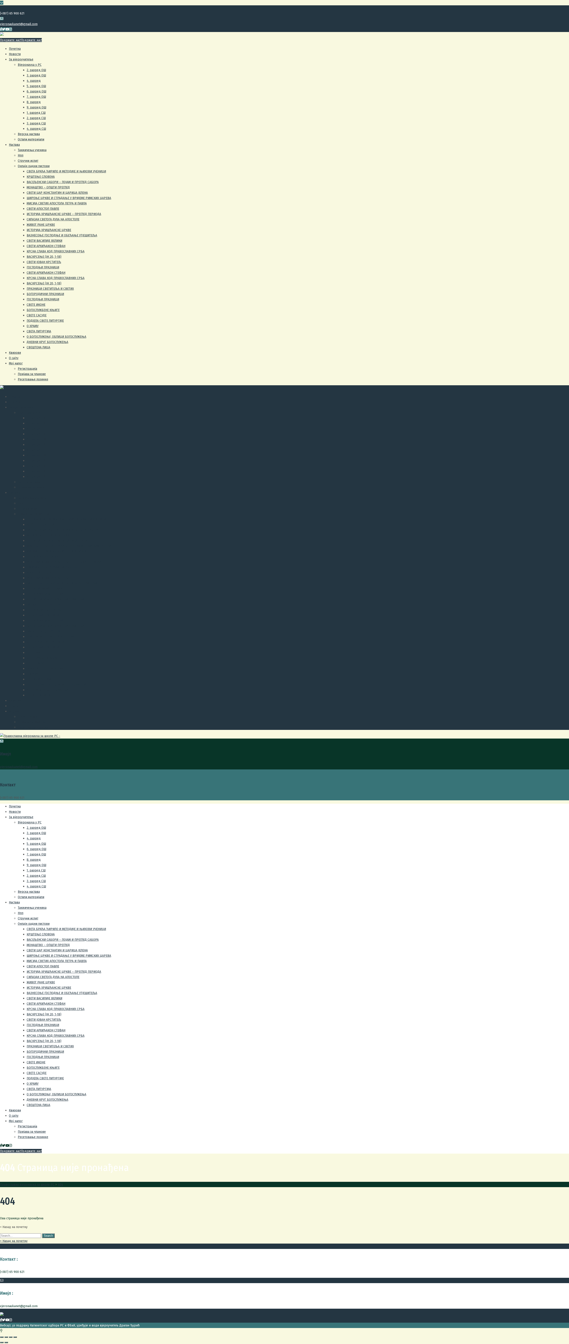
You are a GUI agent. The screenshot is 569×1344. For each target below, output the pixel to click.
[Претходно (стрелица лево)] (2, 1342)
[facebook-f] (1, 29)
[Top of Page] (1, 1331)
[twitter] (3, 29)
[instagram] (10, 29)
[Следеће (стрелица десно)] (6, 1342)
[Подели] (6, 1337)
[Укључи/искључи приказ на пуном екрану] (10, 1337)
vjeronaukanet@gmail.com (19, 24)
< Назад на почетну (14, 1241)
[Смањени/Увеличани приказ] (15, 1337)
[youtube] (7, 29)
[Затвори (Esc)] (2, 1337)
